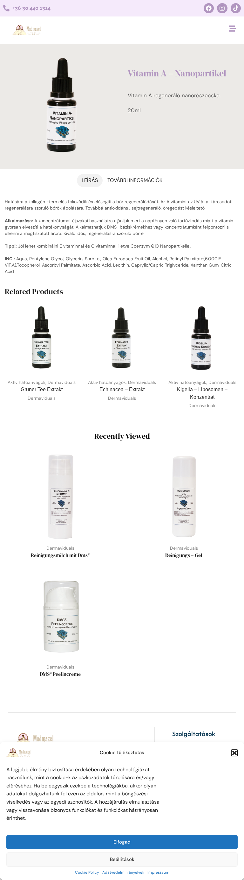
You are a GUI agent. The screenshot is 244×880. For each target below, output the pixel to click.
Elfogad (122, 842)
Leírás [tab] (90, 180)
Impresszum (158, 872)
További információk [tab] (134, 180)
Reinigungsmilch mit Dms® (60, 555)
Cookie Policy (87, 872)
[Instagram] (222, 8)
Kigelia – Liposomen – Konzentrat (202, 393)
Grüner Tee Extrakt (42, 389)
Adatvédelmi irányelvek (123, 872)
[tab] (90, 180)
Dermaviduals (62, 382)
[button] (234, 753)
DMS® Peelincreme (60, 673)
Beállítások (122, 859)
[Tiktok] (236, 8)
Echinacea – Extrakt (122, 389)
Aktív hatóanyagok (26, 382)
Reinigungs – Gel (183, 555)
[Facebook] (209, 8)
